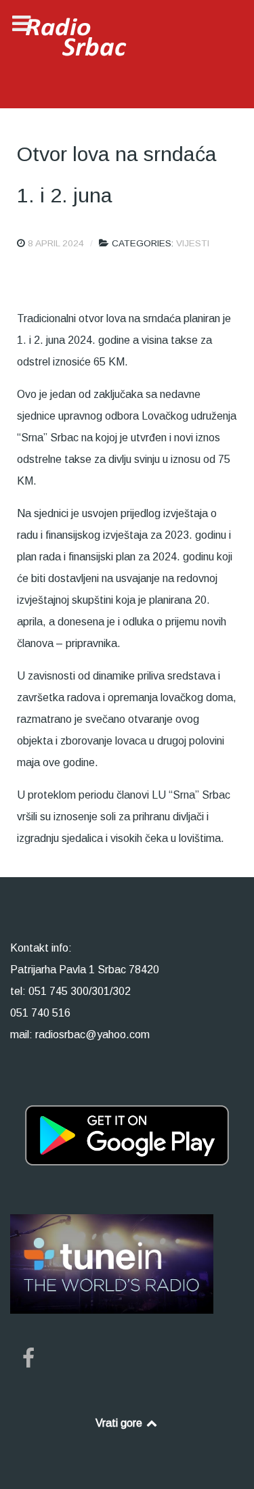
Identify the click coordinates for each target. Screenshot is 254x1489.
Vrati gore (120, 1423)
